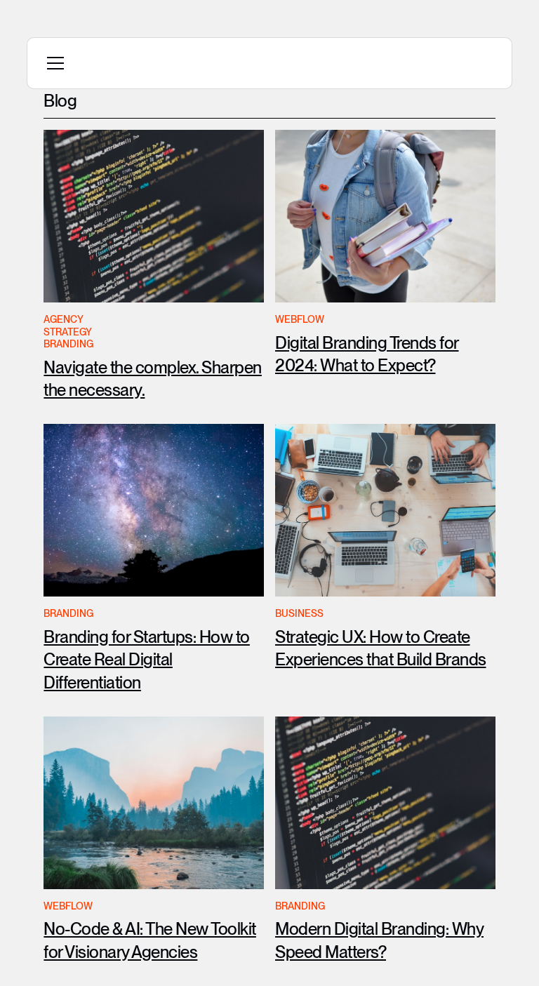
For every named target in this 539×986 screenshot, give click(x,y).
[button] (53, 63)
